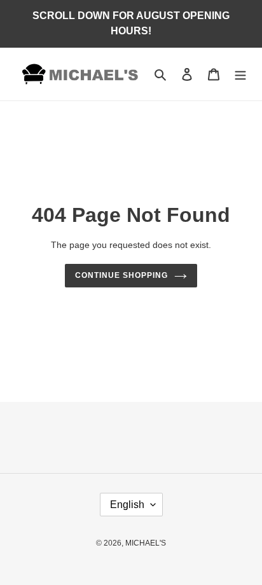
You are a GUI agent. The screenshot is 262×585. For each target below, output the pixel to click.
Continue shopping (121, 275)
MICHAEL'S (145, 543)
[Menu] (240, 74)
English (127, 504)
